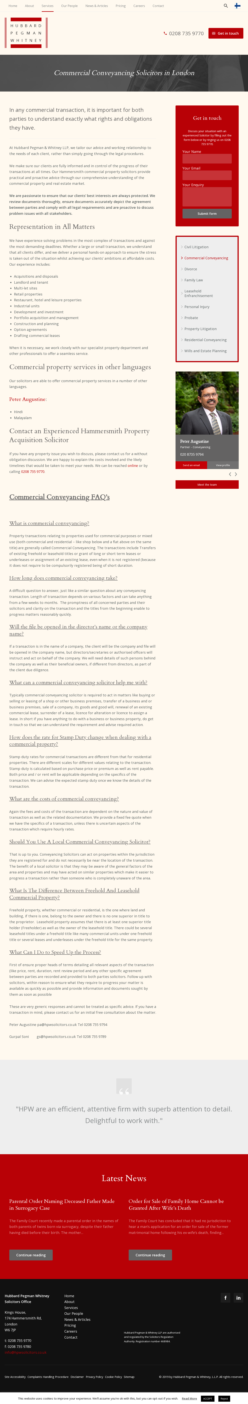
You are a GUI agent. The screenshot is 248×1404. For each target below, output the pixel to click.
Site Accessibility (15, 1377)
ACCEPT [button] (207, 1398)
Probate (191, 317)
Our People (69, 6)
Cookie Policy (113, 1377)
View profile (223, 465)
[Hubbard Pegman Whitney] (29, 33)
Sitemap (129, 1377)
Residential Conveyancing (205, 339)
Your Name (192, 151)
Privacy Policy (94, 1377)
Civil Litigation (196, 247)
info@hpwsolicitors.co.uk (25, 1352)
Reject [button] (224, 1398)
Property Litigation (200, 328)
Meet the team (207, 484)
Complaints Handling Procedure (48, 1377)
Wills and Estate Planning (205, 350)
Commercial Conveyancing (206, 258)
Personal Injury (196, 306)
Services (47, 6)
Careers (139, 6)
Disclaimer (77, 1377)
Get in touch (228, 33)
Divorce (190, 269)
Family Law (193, 280)
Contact (158, 6)
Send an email (191, 465)
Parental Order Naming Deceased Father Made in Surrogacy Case (62, 1205)
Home (13, 6)
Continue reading (31, 1255)
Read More (189, 1398)
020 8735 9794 (191, 454)
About (29, 6)
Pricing (121, 6)
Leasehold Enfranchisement (198, 293)
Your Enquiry (193, 184)
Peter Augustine (27, 399)
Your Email (191, 168)
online (133, 465)
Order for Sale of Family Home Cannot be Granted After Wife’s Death (176, 1205)
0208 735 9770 (32, 471)
